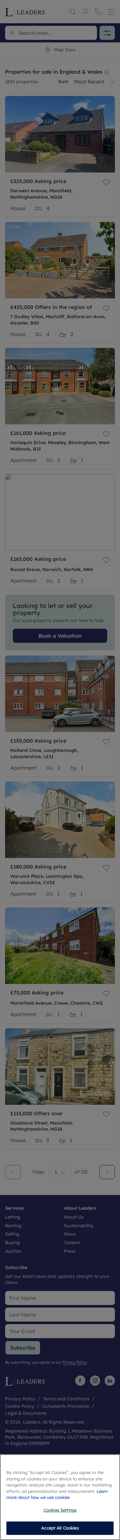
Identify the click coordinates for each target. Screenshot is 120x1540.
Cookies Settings (60, 1510)
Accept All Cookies (59, 1527)
